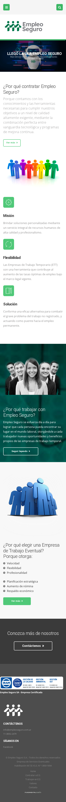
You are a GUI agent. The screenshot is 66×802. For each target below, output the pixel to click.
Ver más (11, 142)
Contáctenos (31, 646)
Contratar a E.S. (33, 775)
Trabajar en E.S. (33, 779)
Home (33, 771)
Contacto (33, 787)
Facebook (8, 746)
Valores (33, 783)
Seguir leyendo (20, 451)
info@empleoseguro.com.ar (17, 729)
